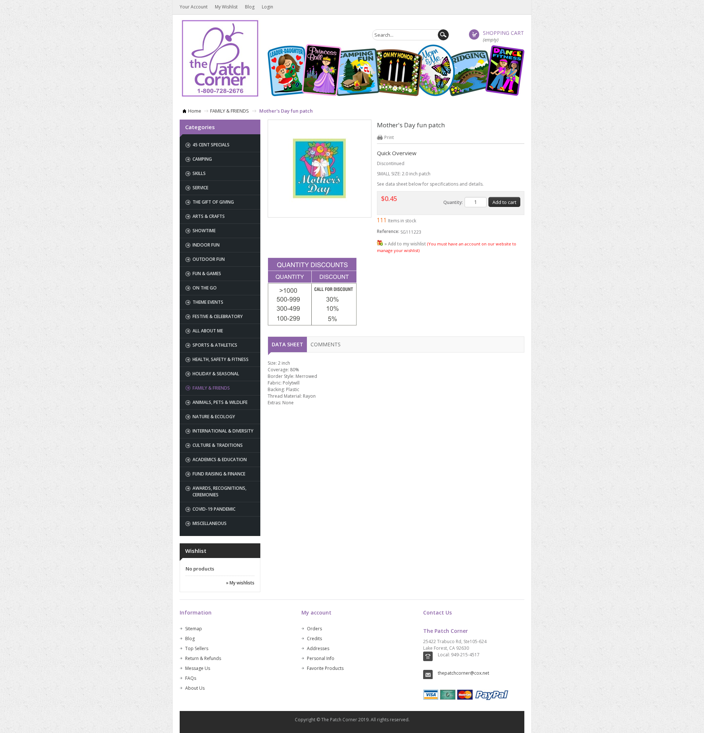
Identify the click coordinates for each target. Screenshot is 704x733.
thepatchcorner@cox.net (463, 673)
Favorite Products (325, 668)
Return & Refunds (203, 658)
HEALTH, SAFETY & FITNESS (220, 359)
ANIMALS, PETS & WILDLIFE (219, 402)
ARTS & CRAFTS (208, 216)
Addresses (318, 648)
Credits (314, 638)
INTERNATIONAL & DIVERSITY (222, 431)
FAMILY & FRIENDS (229, 110)
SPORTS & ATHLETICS (214, 345)
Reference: (388, 231)
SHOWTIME (204, 230)
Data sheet (287, 344)
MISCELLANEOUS (209, 523)
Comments (326, 344)
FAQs (190, 678)
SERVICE (200, 188)
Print (389, 137)
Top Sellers (196, 648)
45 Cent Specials (211, 145)
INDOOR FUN (206, 245)
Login (267, 7)
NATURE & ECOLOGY (213, 416)
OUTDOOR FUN (208, 259)
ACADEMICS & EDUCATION (219, 459)
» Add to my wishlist (405, 244)
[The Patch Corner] (220, 58)
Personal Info (320, 658)
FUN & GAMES (206, 273)
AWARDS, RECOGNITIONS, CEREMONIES (219, 491)
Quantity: (453, 202)
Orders (314, 629)
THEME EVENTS (207, 302)
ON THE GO (204, 288)
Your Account (194, 7)
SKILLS (199, 173)
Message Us (197, 668)
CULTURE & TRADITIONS (217, 445)
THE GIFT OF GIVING (213, 202)
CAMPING (202, 159)
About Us (195, 688)
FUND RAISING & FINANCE (218, 474)
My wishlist (226, 7)
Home (194, 110)
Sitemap (193, 629)
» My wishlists (240, 583)
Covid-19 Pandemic (213, 509)
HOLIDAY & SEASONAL (215, 374)
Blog (249, 7)
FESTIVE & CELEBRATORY (217, 316)
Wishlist (195, 550)
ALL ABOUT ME (207, 331)
